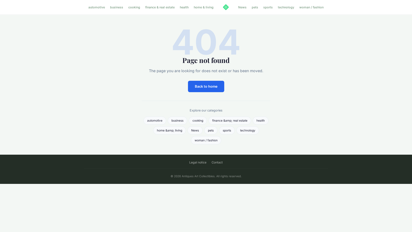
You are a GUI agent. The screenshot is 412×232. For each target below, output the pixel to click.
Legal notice (197, 162)
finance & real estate (160, 7)
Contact (217, 162)
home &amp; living (169, 130)
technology (286, 7)
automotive (96, 7)
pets (255, 7)
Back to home (206, 86)
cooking (134, 7)
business (116, 7)
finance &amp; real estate (229, 120)
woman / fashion (311, 7)
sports (268, 7)
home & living (204, 7)
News (242, 7)
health (184, 7)
